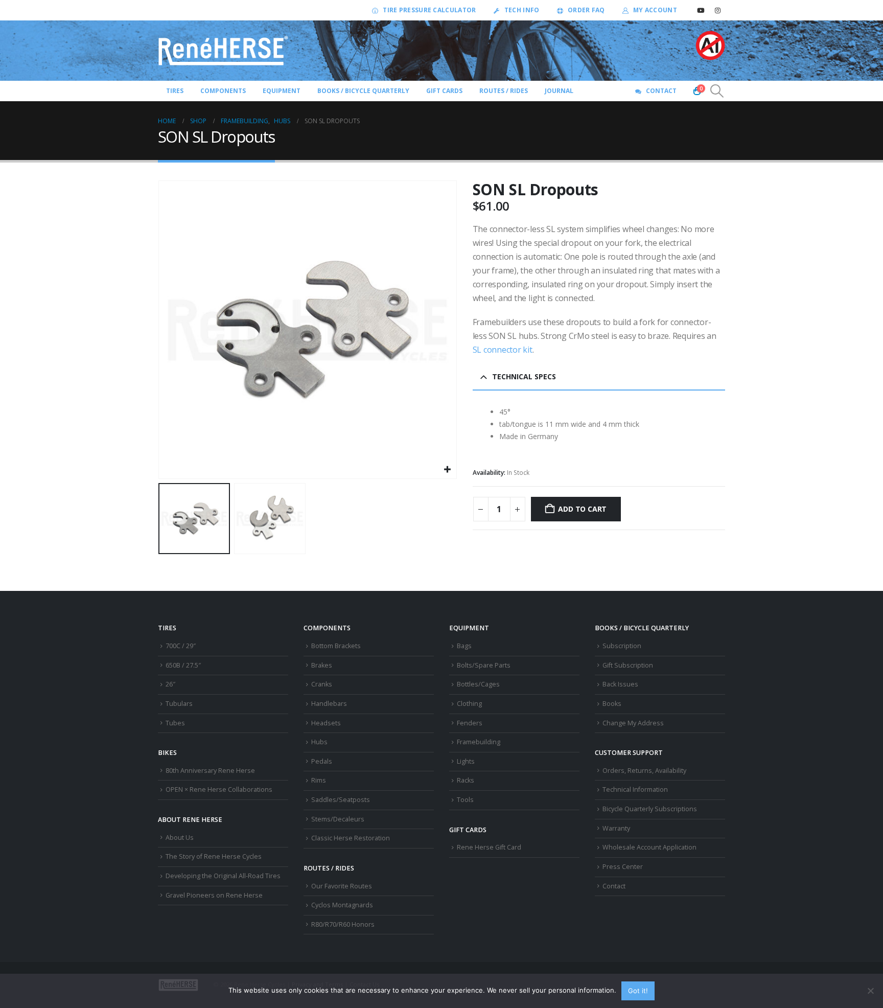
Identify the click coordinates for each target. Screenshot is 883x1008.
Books (611, 703)
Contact (661, 90)
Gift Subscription (627, 665)
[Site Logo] (223, 50)
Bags (464, 646)
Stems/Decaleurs (337, 819)
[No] (870, 991)
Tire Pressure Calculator (429, 10)
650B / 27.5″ (183, 665)
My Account (655, 10)
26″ (170, 684)
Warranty (616, 828)
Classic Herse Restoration (350, 838)
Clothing (469, 703)
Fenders (469, 723)
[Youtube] (700, 10)
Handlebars (329, 703)
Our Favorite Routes (341, 886)
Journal (559, 90)
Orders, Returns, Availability (644, 770)
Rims (318, 780)
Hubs (319, 742)
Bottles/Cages (478, 684)
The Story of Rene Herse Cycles (214, 856)
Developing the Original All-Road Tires (223, 876)
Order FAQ (586, 10)
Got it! (638, 991)
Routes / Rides (503, 90)
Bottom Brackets (336, 646)
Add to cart (582, 509)
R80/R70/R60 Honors (343, 924)
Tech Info (522, 10)
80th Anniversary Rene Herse (210, 770)
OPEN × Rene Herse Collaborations (219, 789)
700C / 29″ (181, 646)
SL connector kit (502, 349)
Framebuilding (478, 742)
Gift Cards (444, 90)
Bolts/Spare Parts (483, 665)
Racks (465, 780)
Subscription (621, 646)
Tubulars (179, 703)
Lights (466, 761)
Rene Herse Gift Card (489, 847)
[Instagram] (717, 10)
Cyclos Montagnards (343, 905)
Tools (465, 799)
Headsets (326, 723)
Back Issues (620, 684)
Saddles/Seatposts (340, 799)
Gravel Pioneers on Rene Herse (214, 895)
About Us (180, 837)
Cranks (321, 684)
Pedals (321, 761)
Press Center (622, 866)
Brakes (321, 665)
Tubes (175, 723)
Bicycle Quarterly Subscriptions (649, 809)
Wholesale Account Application (649, 847)
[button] (717, 91)
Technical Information (635, 789)
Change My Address (633, 723)
